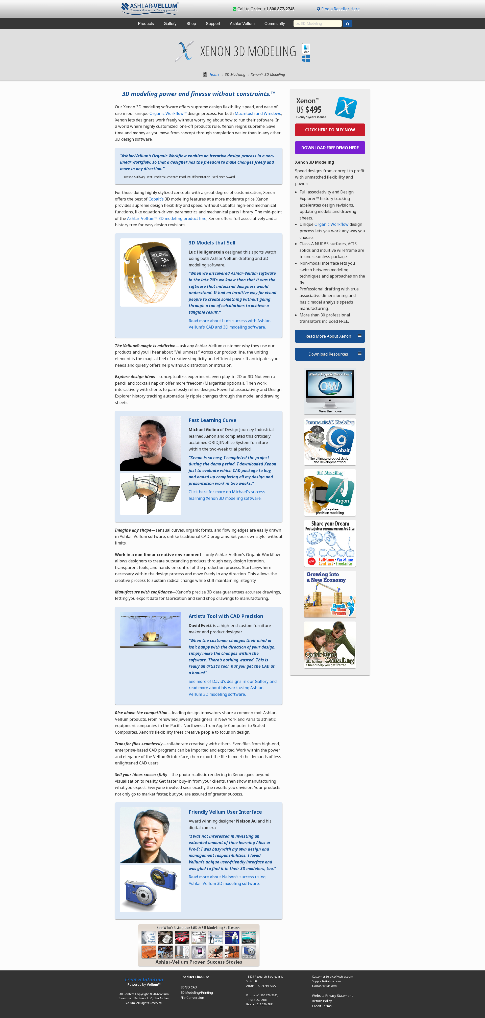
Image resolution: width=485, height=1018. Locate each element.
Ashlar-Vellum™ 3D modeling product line (166, 218)
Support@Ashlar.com (326, 981)
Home (214, 74)
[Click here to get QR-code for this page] (205, 74)
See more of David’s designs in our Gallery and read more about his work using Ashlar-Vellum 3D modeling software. (233, 688)
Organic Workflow (331, 224)
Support (213, 23)
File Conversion (192, 997)
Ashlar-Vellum (242, 23)
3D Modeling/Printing (197, 992)
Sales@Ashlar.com (324, 985)
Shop (191, 23)
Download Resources (328, 354)
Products (146, 23)
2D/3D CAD (189, 987)
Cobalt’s (156, 199)
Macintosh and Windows (258, 113)
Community (274, 23)
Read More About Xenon (328, 336)
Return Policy (322, 1001)
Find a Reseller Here (340, 9)
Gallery (170, 23)
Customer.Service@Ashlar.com (332, 976)
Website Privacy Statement (332, 995)
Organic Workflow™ (168, 113)
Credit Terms (322, 1006)
